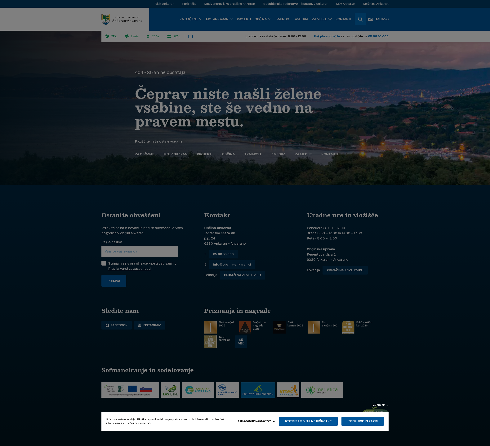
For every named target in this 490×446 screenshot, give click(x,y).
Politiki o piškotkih (140, 423)
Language (378, 405)
